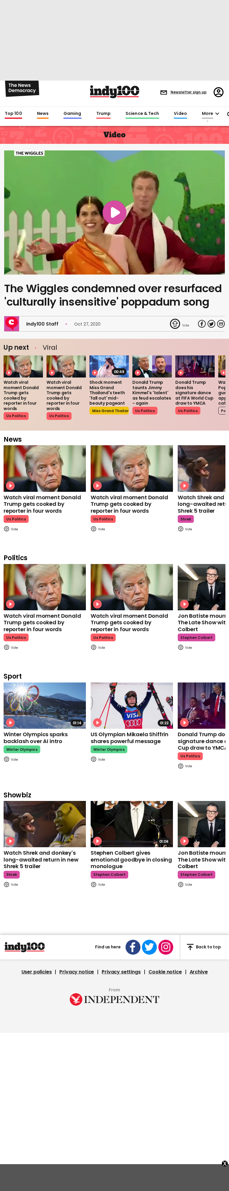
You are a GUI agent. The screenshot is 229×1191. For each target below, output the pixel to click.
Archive (199, 972)
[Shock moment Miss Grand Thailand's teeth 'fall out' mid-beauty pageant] (109, 366)
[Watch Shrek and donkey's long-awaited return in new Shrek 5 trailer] (45, 824)
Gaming (72, 113)
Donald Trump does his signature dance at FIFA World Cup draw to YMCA (194, 392)
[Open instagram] (165, 947)
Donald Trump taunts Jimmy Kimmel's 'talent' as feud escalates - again (151, 392)
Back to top (208, 947)
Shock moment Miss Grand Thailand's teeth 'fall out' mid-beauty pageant (107, 392)
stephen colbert (196, 637)
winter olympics (22, 749)
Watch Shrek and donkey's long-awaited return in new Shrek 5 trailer (41, 859)
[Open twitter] (149, 947)
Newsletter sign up (189, 92)
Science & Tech (142, 113)
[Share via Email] (221, 324)
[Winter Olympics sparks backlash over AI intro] (45, 705)
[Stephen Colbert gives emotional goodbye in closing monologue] (132, 824)
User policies (36, 972)
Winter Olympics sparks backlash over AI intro (36, 738)
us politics (16, 415)
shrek (185, 519)
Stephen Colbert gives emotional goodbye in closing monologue (131, 859)
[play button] (114, 212)
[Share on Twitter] (211, 324)
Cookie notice (165, 972)
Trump (103, 113)
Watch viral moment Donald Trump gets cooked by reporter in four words (21, 395)
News (43, 113)
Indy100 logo (114, 91)
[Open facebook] (133, 947)
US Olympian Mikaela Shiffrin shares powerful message (129, 738)
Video (180, 113)
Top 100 (13, 113)
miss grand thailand (110, 410)
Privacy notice (76, 972)
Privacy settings (121, 972)
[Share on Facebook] (202, 324)
